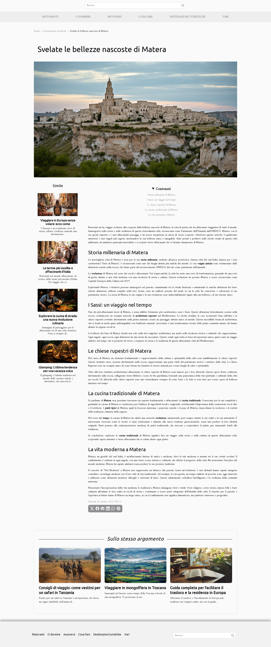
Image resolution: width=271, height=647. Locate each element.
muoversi (115, 16)
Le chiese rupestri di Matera (161, 205)
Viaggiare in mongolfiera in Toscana (135, 588)
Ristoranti (50, 16)
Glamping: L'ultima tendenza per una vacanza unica (58, 369)
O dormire (83, 16)
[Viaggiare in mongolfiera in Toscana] (136, 565)
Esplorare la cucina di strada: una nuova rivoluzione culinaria (58, 319)
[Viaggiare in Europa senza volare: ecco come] (58, 204)
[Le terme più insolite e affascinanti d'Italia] (58, 252)
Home (37, 31)
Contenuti (163, 189)
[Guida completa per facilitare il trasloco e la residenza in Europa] (201, 565)
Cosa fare (145, 16)
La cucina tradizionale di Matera (161, 210)
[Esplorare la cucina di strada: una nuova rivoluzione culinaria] (58, 300)
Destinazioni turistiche (188, 16)
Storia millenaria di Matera (161, 195)
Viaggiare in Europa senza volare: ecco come (57, 222)
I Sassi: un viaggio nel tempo (161, 200)
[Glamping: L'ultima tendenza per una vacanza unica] (58, 351)
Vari (226, 16)
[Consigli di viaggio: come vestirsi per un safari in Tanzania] (70, 565)
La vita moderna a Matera (161, 215)
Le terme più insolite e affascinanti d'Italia (58, 269)
